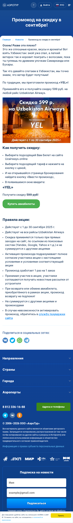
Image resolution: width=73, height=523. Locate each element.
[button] (33, 5)
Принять (61, 515)
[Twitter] (12, 340)
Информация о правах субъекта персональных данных (33, 446)
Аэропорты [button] (12, 392)
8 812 (14, 407)
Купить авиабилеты (21, 204)
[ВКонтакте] (5, 340)
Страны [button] (9, 369)
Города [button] (8, 381)
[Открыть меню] (69, 5)
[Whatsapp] (19, 340)
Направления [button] (13, 358)
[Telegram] (26, 340)
